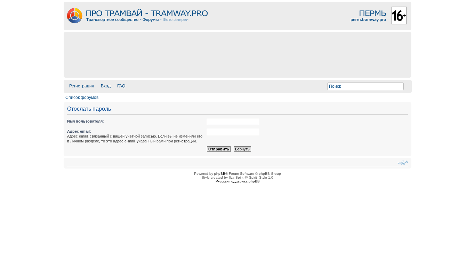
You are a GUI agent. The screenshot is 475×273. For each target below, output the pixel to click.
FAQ (121, 86)
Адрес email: (79, 131)
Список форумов (81, 97)
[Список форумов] (237, 28)
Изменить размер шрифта (403, 162)
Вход (106, 86)
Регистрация (81, 86)
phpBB (219, 174)
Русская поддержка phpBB (238, 181)
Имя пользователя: (85, 121)
